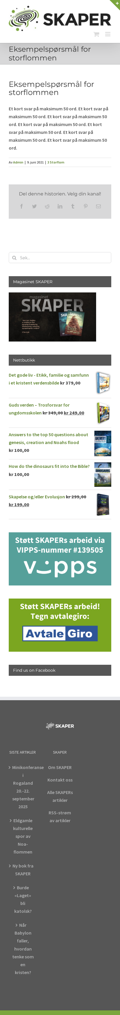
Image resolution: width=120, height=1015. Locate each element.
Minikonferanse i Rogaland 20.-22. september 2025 (23, 786)
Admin (18, 162)
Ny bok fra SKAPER (23, 869)
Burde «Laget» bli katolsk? (23, 899)
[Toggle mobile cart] (96, 34)
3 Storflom (55, 162)
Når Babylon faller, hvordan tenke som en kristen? (23, 948)
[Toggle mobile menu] (108, 34)
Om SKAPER (60, 767)
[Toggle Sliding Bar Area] (115, 5)
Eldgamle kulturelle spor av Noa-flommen (23, 836)
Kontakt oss (60, 780)
